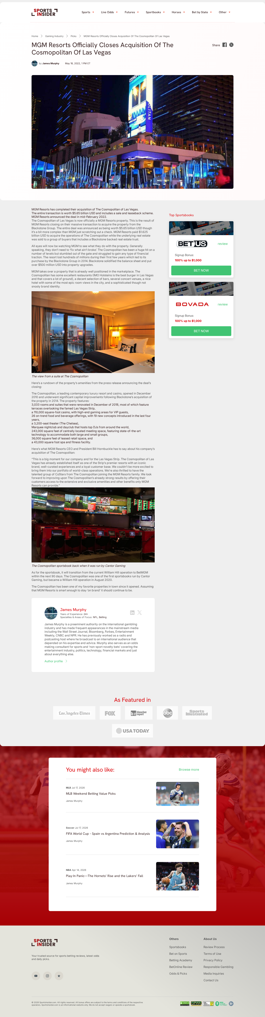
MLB (68, 787)
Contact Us (211, 980)
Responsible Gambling (218, 967)
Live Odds (107, 12)
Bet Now (201, 270)
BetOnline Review (181, 967)
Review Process (214, 947)
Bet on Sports (178, 953)
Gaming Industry (54, 36)
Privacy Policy (213, 960)
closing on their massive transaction (74, 224)
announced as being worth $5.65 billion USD (112, 228)
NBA (68, 869)
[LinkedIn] (132, 613)
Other (223, 12)
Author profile (54, 661)
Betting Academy (180, 960)
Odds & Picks (178, 973)
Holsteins (106, 275)
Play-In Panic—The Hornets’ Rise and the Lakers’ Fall (104, 876)
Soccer (70, 827)
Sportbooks (153, 12)
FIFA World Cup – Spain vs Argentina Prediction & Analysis (108, 834)
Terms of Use (212, 953)
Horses (176, 12)
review (223, 244)
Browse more (189, 769)
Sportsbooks (177, 947)
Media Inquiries (214, 973)
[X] (139, 613)
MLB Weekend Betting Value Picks (91, 793)
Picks (73, 36)
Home (35, 36)
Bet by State (200, 12)
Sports (86, 12)
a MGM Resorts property (112, 220)
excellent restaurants (78, 275)
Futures (130, 12)
